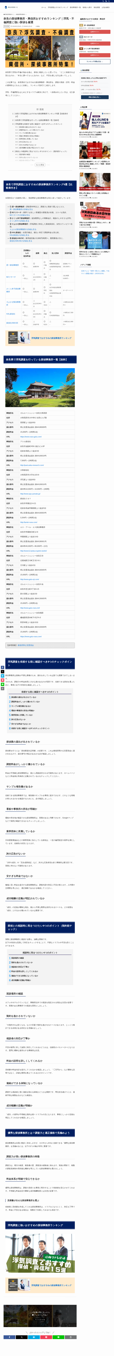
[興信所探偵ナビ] (11, 7)
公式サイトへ (95, 32)
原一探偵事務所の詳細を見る (21, 209)
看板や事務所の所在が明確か (29, 136)
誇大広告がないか (25, 142)
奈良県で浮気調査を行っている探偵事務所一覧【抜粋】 (37, 120)
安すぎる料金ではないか (27, 145)
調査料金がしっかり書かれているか (31, 130)
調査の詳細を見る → (95, 97)
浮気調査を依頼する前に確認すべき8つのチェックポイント (39, 124)
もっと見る (40, 165)
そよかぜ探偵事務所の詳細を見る (23, 229)
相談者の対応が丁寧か (27, 160)
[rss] (106, 1)
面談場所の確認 (24, 154)
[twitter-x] (103, 1)
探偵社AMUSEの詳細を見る (21, 241)
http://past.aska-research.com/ (32, 465)
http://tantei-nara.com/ (28, 522)
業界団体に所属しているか (28, 139)
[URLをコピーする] (71, 1337)
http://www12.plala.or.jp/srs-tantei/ (33, 551)
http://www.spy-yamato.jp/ (30, 494)
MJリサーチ (11, 277)
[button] (9, 1337)
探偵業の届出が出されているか (30, 127)
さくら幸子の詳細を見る (19, 221)
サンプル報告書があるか (27, 133)
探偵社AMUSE (12, 323)
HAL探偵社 (10, 314)
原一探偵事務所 (12, 265)
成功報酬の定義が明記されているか (31, 148)
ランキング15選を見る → (95, 61)
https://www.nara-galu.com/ (31, 437)
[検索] (109, 1)
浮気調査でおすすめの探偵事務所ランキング (51, 338)
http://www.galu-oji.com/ (29, 579)
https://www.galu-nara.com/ (31, 637)
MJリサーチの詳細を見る (20, 215)
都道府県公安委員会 (26, 645)
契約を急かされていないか (28, 157)
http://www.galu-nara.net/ (30, 608)
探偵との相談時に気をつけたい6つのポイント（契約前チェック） (41, 151)
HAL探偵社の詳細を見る (19, 235)
